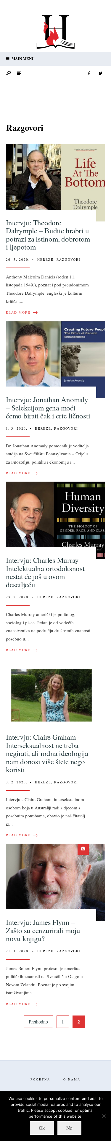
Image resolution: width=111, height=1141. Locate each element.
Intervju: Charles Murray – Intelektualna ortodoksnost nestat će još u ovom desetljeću (45, 572)
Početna (40, 1079)
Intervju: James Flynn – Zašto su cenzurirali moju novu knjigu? (43, 930)
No (69, 1127)
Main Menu (22, 58)
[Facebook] (89, 73)
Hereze (45, 259)
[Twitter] (100, 73)
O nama (72, 1079)
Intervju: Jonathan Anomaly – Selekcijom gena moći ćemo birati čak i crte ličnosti (48, 407)
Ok (42, 1127)
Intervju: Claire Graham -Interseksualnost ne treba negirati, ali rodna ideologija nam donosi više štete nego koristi (47, 753)
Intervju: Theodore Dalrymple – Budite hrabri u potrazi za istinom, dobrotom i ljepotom (48, 235)
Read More (22, 312)
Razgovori (69, 259)
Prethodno (38, 1021)
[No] (104, 1116)
